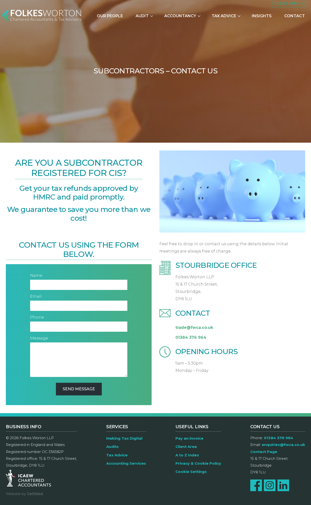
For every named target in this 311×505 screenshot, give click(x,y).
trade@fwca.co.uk (194, 327)
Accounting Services (126, 463)
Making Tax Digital (124, 438)
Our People (110, 16)
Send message (79, 389)
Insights (262, 16)
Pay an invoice (189, 438)
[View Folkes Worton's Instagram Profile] (270, 485)
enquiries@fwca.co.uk (283, 444)
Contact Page (263, 451)
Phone (37, 317)
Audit (142, 16)
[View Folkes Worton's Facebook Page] (256, 485)
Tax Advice (224, 16)
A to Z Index (187, 455)
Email (36, 296)
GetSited (35, 493)
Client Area (186, 446)
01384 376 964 (190, 337)
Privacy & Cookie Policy (198, 463)
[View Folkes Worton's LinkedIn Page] (283, 485)
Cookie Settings (191, 471)
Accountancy (180, 16)
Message (39, 338)
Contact (294, 16)
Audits (112, 446)
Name (36, 275)
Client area (286, 3)
